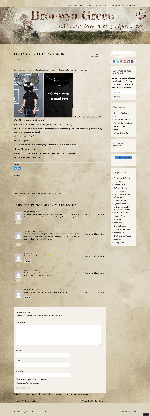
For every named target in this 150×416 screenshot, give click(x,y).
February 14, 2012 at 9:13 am (95, 273)
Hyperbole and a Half (121, 204)
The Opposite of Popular (123, 236)
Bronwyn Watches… (121, 113)
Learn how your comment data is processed (68, 394)
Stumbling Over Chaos (122, 229)
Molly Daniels (29, 290)
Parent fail (26, 193)
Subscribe (116, 97)
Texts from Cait (119, 126)
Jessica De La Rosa (121, 213)
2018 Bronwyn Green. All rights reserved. (30, 412)
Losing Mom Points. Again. (39, 54)
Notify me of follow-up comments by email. (32, 379)
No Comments (96, 56)
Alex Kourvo (118, 181)
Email (19, 360)
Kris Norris (118, 223)
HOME (69, 6)
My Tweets (116, 150)
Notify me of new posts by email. (29, 383)
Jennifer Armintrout (31, 231)
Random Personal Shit (122, 120)
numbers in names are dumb (45, 193)
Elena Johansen (120, 191)
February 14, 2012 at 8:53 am (95, 256)
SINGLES (89, 6)
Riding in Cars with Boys (123, 123)
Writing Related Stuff (121, 133)
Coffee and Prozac (120, 188)
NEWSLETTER (118, 6)
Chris (26, 253)
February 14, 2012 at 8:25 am (95, 234)
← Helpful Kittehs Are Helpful (25, 401)
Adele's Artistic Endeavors (123, 178)
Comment (20, 322)
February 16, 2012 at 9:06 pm (95, 292)
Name (19, 350)
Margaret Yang (29, 212)
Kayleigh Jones (119, 216)
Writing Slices (119, 243)
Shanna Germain (120, 226)
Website (19, 371)
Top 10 (116, 130)
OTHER (98, 6)
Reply (18, 222)
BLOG (106, 6)
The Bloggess (119, 233)
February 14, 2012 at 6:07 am (95, 214)
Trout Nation (118, 239)
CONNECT (131, 6)
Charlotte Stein (119, 185)
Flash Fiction (118, 116)
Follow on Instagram (125, 157)
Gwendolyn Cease (120, 200)
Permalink (61, 193)
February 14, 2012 (96, 59)
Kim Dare (117, 219)
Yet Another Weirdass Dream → (94, 401)
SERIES (78, 6)
